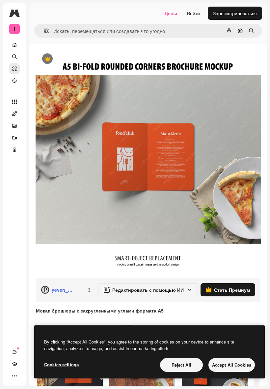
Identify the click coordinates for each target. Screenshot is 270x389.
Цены (171, 13)
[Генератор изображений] (14, 125)
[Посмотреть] (14, 80)
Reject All (181, 365)
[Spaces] (14, 113)
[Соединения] (14, 352)
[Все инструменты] (14, 102)
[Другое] (14, 376)
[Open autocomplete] (44, 30)
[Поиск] (14, 56)
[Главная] (14, 45)
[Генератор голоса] (14, 149)
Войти (193, 13)
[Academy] (14, 364)
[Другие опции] (88, 289)
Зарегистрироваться (235, 13)
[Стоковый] (14, 68)
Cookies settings (61, 364)
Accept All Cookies (231, 365)
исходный (79, 59)
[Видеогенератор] (14, 137)
